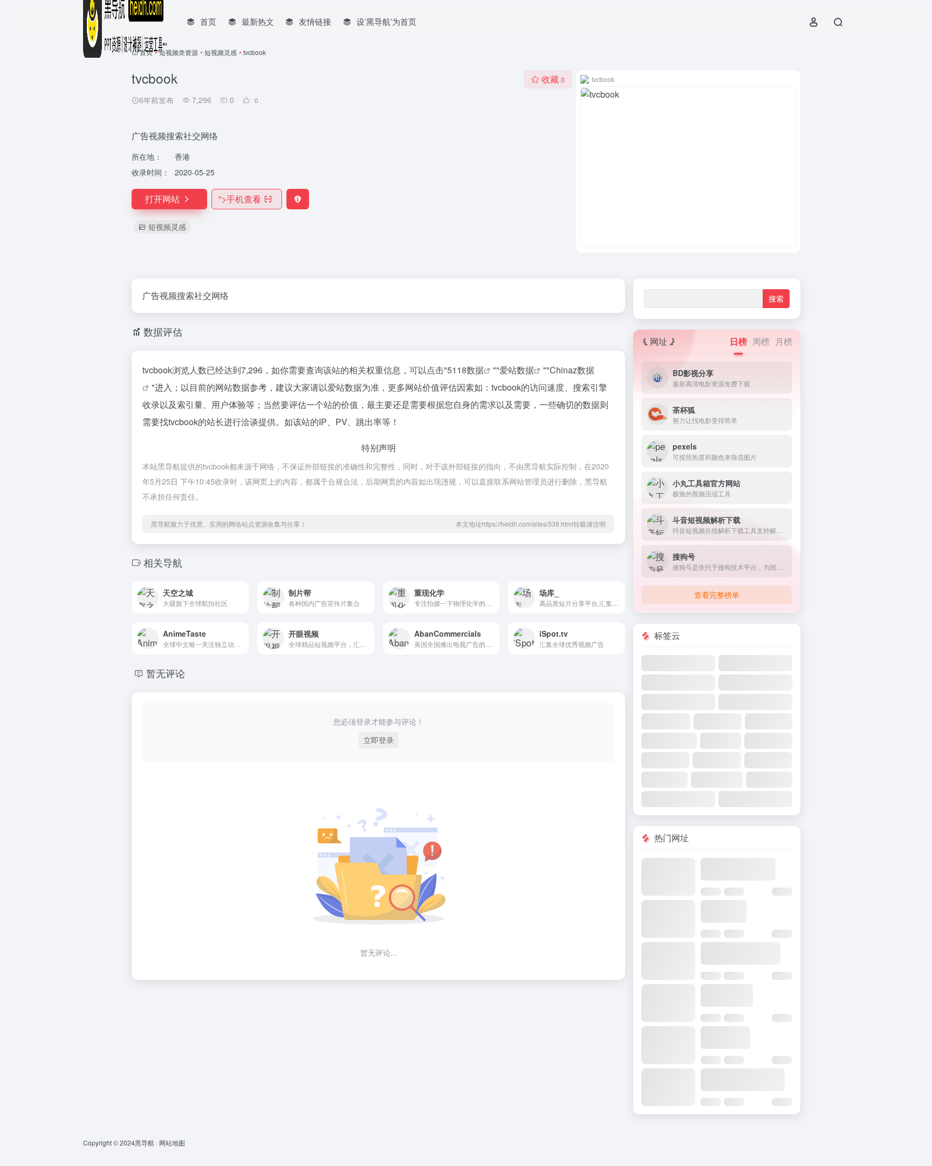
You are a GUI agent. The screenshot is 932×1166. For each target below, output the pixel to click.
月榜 (783, 341)
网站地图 (172, 1142)
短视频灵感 (220, 52)
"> (239, 199)
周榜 (761, 341)
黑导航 (144, 1142)
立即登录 (379, 739)
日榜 (738, 341)
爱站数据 (516, 370)
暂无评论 (165, 673)
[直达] (242, 597)
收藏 (553, 79)
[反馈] (297, 199)
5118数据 (465, 370)
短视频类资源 (178, 52)
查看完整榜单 (716, 594)
